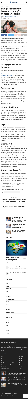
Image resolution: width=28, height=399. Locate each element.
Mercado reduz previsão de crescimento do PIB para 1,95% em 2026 (18, 232)
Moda (7, 304)
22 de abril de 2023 (7, 18)
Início (2, 6)
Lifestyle (8, 301)
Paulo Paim (16, 192)
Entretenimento (10, 299)
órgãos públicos (16, 46)
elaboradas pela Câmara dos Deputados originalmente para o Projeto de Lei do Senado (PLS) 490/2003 (13, 73)
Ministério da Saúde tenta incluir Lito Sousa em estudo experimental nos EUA (19, 226)
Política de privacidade (6, 393)
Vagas (7, 330)
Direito (7, 291)
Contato (15, 393)
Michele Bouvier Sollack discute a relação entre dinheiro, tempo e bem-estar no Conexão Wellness (19, 219)
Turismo (8, 328)
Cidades (8, 283)
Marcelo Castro (8, 192)
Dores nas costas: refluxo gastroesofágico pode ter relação (18, 267)
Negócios (8, 309)
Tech (7, 325)
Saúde (7, 320)
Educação (8, 296)
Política (8, 314)
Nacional (8, 307)
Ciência (7, 286)
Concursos (8, 288)
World (7, 333)
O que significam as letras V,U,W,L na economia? (12, 259)
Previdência (9, 317)
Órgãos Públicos (8, 6)
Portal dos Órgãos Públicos (11, 16)
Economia (8, 294)
